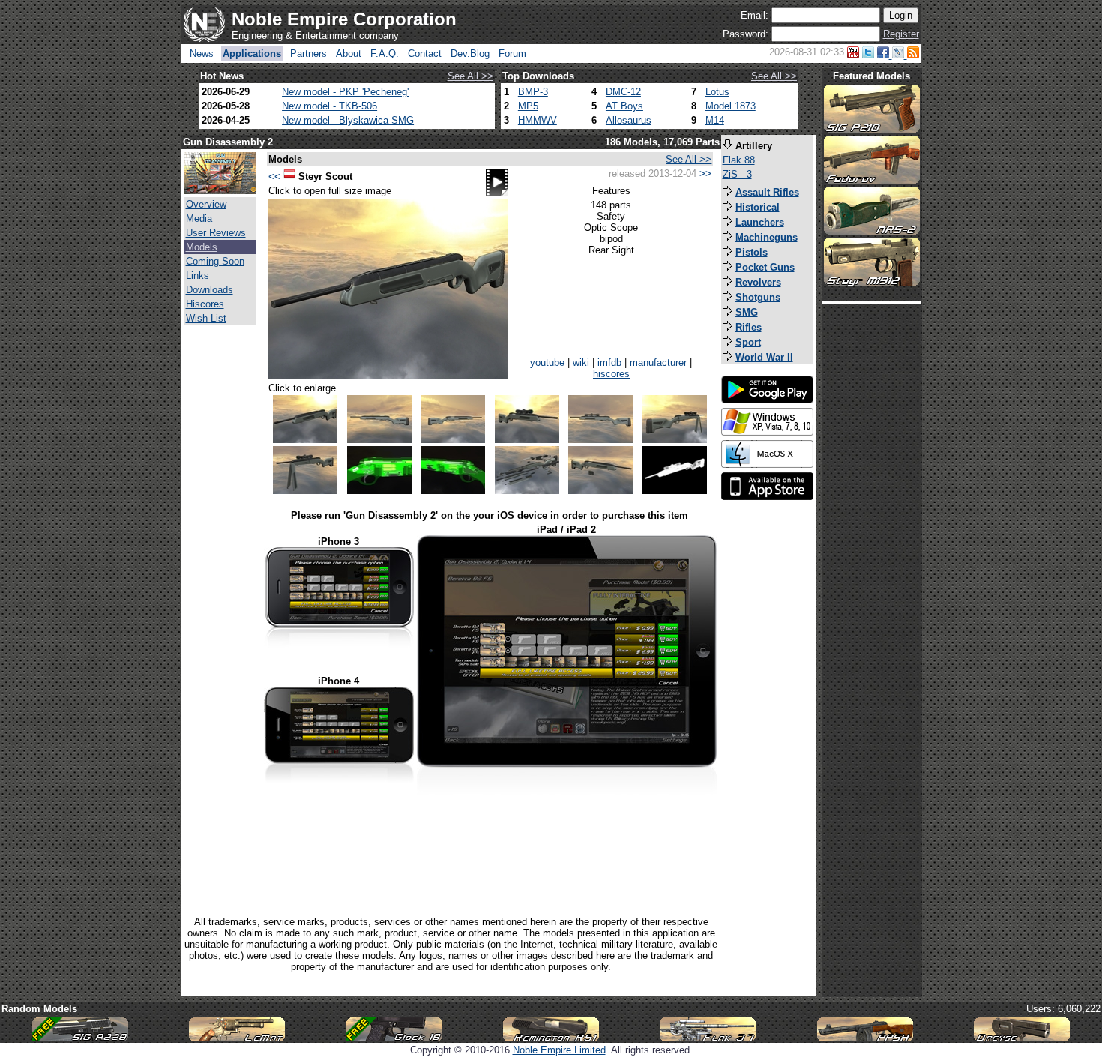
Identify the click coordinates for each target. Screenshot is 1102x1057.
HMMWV (537, 120)
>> (705, 173)
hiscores (611, 373)
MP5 (528, 106)
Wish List (206, 318)
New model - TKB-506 (329, 106)
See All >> (470, 76)
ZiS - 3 (737, 174)
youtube (547, 362)
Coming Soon (215, 261)
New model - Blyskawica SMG (348, 120)
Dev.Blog (470, 53)
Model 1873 (730, 106)
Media (199, 218)
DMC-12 (623, 91)
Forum (512, 53)
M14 (714, 120)
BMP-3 (533, 91)
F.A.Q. (384, 53)
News (202, 53)
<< (274, 176)
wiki (581, 362)
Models (201, 247)
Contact (425, 53)
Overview (206, 204)
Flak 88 (739, 160)
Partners (308, 53)
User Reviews (216, 232)
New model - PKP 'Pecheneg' (345, 91)
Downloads (209, 289)
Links (197, 275)
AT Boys (624, 106)
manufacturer (658, 362)
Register (901, 34)
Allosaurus (628, 120)
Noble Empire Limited (559, 1050)
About (348, 53)
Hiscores (205, 304)
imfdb (609, 362)
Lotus (717, 91)
